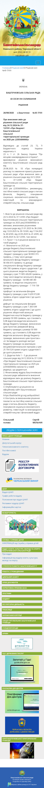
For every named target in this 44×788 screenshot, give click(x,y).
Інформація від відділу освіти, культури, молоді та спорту (20, 559)
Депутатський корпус (11, 443)
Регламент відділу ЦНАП (13, 503)
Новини (5, 439)
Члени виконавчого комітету (15, 447)
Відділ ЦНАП (7, 492)
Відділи (5, 454)
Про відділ (7, 554)
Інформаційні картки (11, 507)
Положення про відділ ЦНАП (15, 499)
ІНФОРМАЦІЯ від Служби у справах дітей (20, 543)
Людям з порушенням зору (22, 430)
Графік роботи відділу (12, 496)
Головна (6, 68)
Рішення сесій (18, 68)
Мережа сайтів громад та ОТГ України (24, 784)
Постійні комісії (9, 450)
